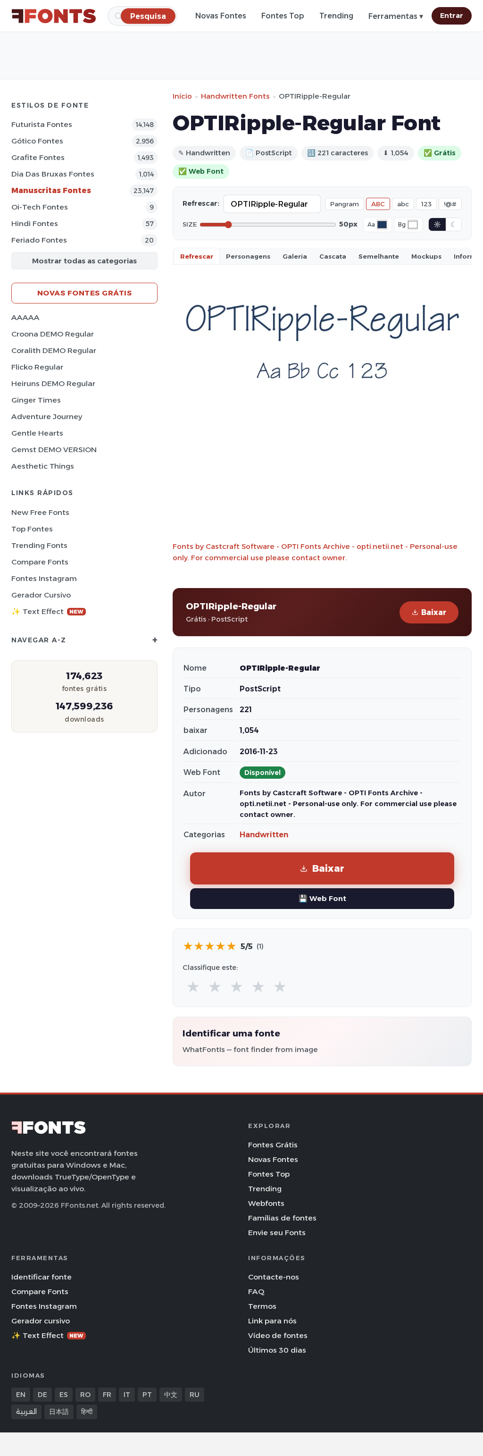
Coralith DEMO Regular (53, 350)
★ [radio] (193, 987)
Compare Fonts (39, 561)
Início (182, 96)
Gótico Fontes (37, 140)
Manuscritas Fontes (51, 190)
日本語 (59, 1411)
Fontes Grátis (273, 1144)
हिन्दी (86, 1411)
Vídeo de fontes (278, 1335)
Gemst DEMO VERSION (54, 449)
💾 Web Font (322, 898)
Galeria (295, 256)
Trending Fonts (39, 545)
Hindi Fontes (34, 223)
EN (20, 1394)
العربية (26, 1411)
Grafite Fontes (38, 157)
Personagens (248, 256)
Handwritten (264, 834)
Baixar (433, 612)
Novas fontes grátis (84, 292)
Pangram (344, 204)
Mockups (426, 256)
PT (147, 1394)
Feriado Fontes (39, 240)
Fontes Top (282, 15)
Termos (262, 1306)
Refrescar (196, 256)
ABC (378, 204)
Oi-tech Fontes (39, 206)
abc (403, 204)
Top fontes (32, 528)
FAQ (256, 1291)
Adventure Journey (46, 416)
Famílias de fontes (282, 1217)
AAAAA (25, 317)
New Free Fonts (40, 512)
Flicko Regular (37, 366)
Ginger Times (36, 400)
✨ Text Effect (47, 611)
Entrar (451, 15)
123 (426, 204)
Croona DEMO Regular (52, 333)
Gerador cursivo (41, 594)
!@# (450, 204)
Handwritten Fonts (235, 96)
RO (85, 1394)
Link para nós (272, 1320)
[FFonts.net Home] (53, 16)
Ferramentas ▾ (395, 16)
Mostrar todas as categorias (84, 260)
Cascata (332, 256)
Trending (336, 15)
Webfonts (266, 1203)
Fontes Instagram (44, 578)
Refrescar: (201, 203)
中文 (170, 1394)
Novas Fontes (220, 15)
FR (107, 1394)
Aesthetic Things (42, 466)
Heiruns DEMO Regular (53, 383)
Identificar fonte (41, 1276)
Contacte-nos (273, 1276)
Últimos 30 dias (277, 1350)
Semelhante (378, 256)
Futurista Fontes (41, 124)
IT (127, 1394)
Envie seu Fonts (277, 1232)
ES (63, 1394)
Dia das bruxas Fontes (52, 173)
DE (42, 1394)
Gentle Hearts (37, 433)
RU (195, 1394)
